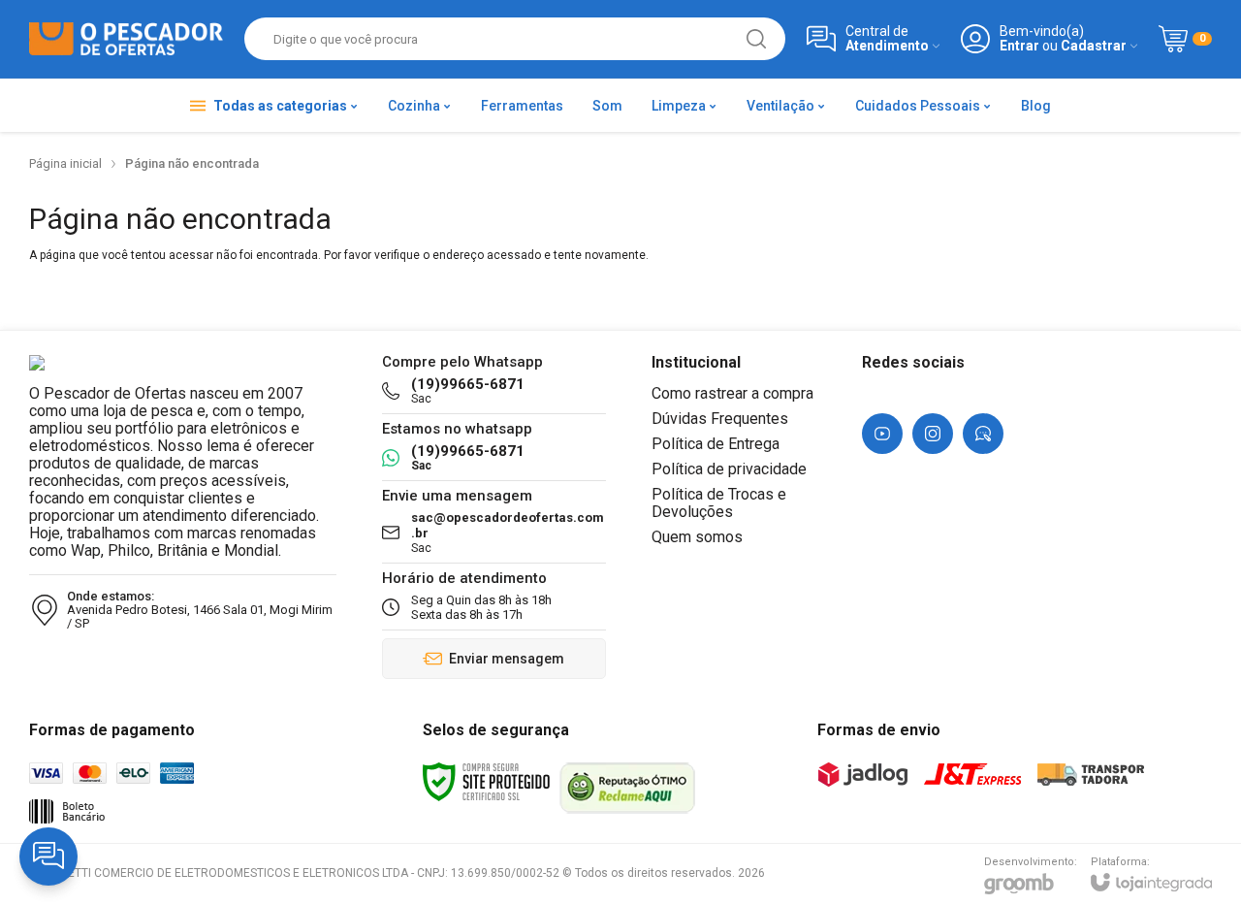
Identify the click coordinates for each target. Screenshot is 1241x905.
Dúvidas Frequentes (720, 418)
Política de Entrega (716, 444)
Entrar (1019, 46)
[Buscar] (756, 38)
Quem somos (697, 537)
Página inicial (65, 163)
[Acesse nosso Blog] (983, 433)
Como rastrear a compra (732, 393)
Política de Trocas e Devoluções (719, 503)
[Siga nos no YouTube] (882, 433)
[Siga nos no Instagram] (932, 433)
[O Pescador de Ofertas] (126, 39)
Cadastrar (1094, 46)
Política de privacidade (729, 469)
